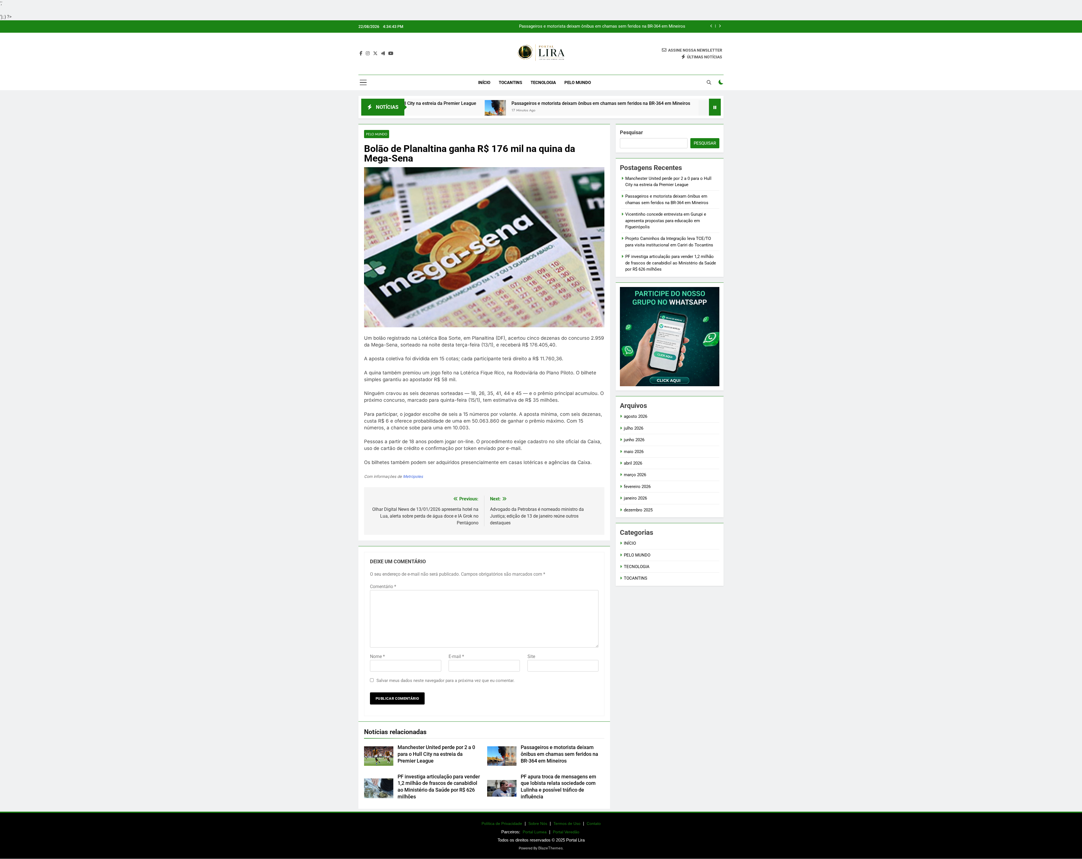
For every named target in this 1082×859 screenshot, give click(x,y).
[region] (73, 815)
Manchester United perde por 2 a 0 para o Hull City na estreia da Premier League (436, 754)
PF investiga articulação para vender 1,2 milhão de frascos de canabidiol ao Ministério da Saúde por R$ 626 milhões (670, 263)
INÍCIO (630, 543)
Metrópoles (413, 476)
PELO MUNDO (577, 82)
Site (531, 656)
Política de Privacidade (502, 823)
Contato (594, 823)
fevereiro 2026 (637, 486)
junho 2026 (634, 439)
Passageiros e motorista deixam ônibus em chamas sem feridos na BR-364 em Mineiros (602, 26)
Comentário (383, 586)
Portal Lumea (535, 832)
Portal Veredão (566, 832)
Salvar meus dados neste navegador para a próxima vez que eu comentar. (445, 680)
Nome (377, 656)
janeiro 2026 (635, 498)
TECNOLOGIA (543, 82)
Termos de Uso (566, 823)
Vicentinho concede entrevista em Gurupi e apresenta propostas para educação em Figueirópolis (665, 220)
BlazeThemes (550, 848)
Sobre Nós (537, 823)
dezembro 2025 (638, 510)
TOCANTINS (510, 82)
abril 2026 (633, 463)
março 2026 (635, 474)
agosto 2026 (635, 416)
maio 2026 (634, 451)
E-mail (456, 656)
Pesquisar (631, 132)
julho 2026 (633, 428)
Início (484, 82)
